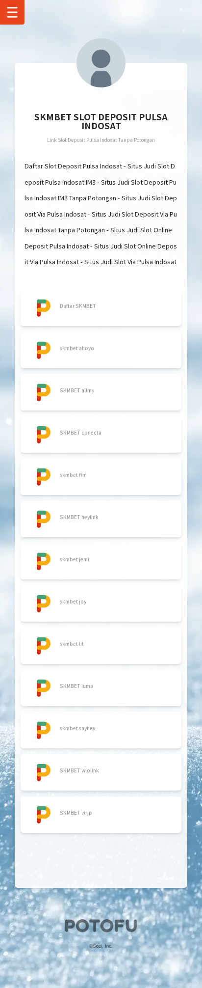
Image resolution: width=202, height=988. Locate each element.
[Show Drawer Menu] (12, 12)
